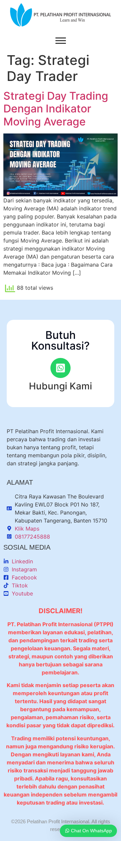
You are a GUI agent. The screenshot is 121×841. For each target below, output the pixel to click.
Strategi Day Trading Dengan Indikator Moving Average (55, 108)
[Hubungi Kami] (60, 368)
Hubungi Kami (60, 386)
